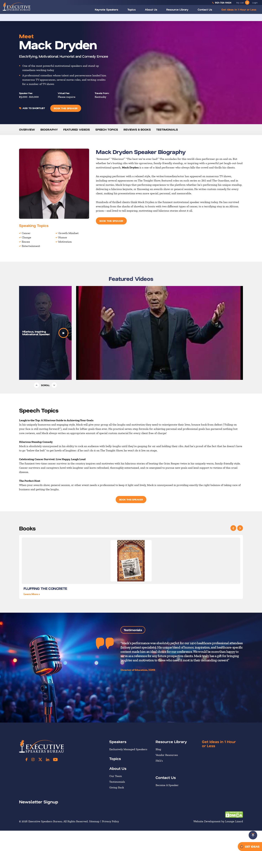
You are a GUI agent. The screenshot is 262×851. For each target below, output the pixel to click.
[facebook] (26, 759)
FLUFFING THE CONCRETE (45, 588)
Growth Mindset (68, 233)
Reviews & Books (137, 129)
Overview (27, 129)
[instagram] (33, 759)
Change (26, 237)
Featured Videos (76, 129)
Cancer (26, 233)
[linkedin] (47, 759)
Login (255, 2)
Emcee (26, 241)
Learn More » (32, 594)
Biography (49, 129)
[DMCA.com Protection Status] (234, 814)
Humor (62, 237)
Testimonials (167, 129)
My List (242, 2)
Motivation (65, 241)
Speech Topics (106, 129)
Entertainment (31, 246)
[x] (40, 759)
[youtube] (55, 759)
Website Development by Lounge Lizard (218, 821)
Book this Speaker (65, 108)
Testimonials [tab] (133, 630)
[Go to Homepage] (16, 6)
